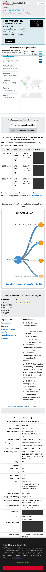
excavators (7, 323)
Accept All (23, 568)
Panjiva (8, 3)
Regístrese (9, 41)
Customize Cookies (23, 562)
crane (5, 326)
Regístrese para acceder (26, 302)
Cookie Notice (17, 558)
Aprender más (37, 196)
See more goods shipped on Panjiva (23, 406)
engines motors (9, 335)
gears (5, 338)
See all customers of (24, 284)
